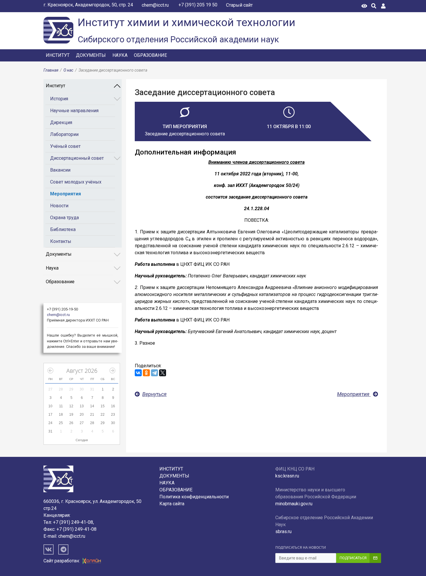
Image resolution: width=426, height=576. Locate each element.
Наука (120, 55)
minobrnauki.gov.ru (293, 503)
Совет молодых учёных (75, 182)
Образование (150, 55)
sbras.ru (283, 531)
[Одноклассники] (146, 372)
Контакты (60, 241)
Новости (59, 205)
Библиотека (63, 229)
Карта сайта (171, 503)
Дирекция (61, 122)
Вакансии (60, 170)
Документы (91, 55)
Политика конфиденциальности (194, 496)
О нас (68, 70)
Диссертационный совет (77, 158)
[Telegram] (154, 372)
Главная (50, 70)
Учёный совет (65, 146)
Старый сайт (239, 5)
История (59, 98)
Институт (58, 55)
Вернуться (154, 394)
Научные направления (74, 110)
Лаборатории (64, 134)
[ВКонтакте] (138, 372)
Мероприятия (65, 194)
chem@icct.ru (155, 5)
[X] (162, 372)
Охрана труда (64, 217)
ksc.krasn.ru (287, 476)
